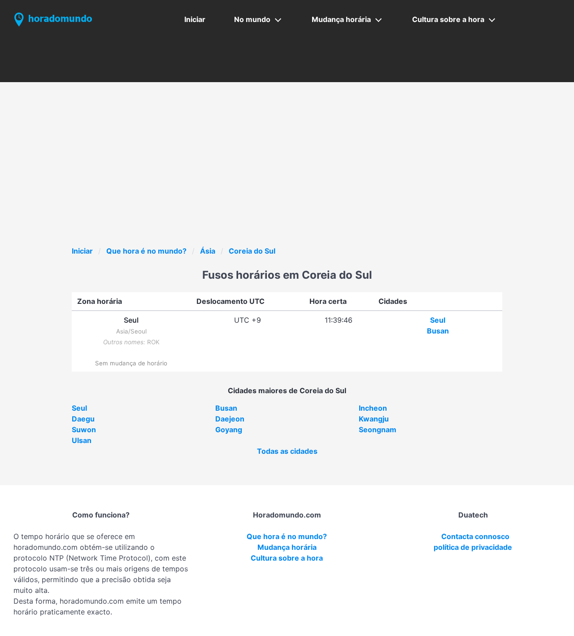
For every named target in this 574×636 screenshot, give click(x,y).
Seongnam (377, 429)
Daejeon (229, 418)
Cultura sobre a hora (448, 19)
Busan (438, 330)
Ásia (207, 250)
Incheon (373, 408)
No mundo (252, 19)
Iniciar (194, 19)
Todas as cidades (287, 451)
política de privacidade (473, 547)
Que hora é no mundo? (146, 250)
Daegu (83, 418)
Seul (437, 320)
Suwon (84, 429)
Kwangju (374, 418)
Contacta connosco (475, 536)
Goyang (228, 429)
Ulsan (81, 440)
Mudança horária (341, 19)
